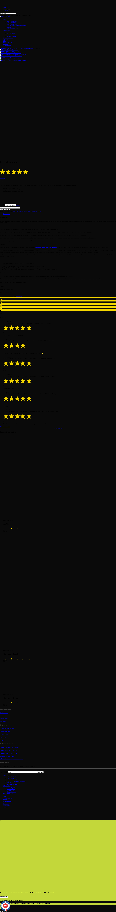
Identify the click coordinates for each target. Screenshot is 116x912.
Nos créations (10, 790)
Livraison (2, 715)
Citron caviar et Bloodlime (12, 48)
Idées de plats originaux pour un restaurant (11, 759)
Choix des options (8, 520)
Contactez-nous (4, 713)
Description (6, 214)
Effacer (18, 205)
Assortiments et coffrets (13, 784)
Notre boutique (7, 775)
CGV (1, 740)
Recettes (5, 795)
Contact (5, 799)
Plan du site (3, 721)
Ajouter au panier (5, 209)
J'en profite (4, 897)
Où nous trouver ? (5, 731)
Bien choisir (6, 786)
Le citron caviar (4, 734)
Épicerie (9, 783)
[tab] (59, 214)
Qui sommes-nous (8, 793)
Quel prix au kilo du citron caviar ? (9, 747)
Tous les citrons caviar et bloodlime (16, 781)
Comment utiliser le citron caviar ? (9, 753)
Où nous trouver (7, 798)
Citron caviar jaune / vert (26, 48)
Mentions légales (4, 718)
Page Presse (3, 737)
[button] (58, 428)
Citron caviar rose (11, 778)
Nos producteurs (11, 792)
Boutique (2, 48)
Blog (4, 796)
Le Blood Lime (11, 789)
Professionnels (7, 801)
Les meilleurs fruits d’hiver (7, 756)
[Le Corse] (58, 519)
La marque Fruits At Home (7, 728)
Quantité (2, 204)
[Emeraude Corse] (36, 693)
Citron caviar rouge (12, 779)
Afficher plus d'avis (5, 427)
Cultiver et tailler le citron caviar (8, 750)
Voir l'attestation (17, 296)
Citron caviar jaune (12, 776)
